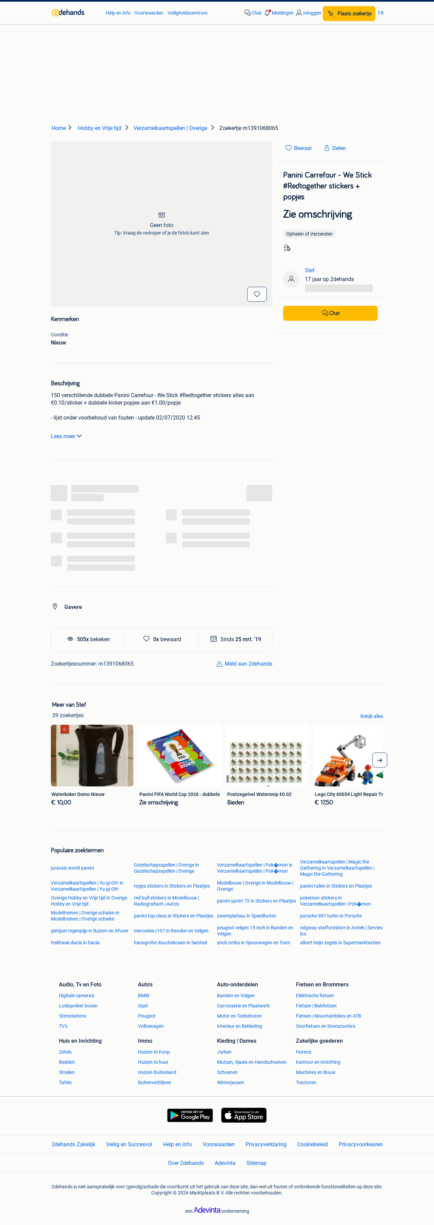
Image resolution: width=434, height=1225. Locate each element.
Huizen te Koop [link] (154, 1052)
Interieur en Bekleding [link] (239, 1026)
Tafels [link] (65, 1082)
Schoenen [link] (227, 1072)
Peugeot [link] (147, 1016)
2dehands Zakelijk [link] (73, 1144)
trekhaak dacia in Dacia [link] (75, 942)
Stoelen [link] (67, 1072)
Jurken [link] (224, 1052)
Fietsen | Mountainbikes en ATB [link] (328, 1016)
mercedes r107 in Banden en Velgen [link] (171, 930)
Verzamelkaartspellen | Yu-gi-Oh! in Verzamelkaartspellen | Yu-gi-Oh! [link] (87, 886)
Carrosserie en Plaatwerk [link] (243, 1005)
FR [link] (381, 13)
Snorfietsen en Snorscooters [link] (325, 1026)
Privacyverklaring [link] (266, 1144)
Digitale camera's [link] (76, 995)
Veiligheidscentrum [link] (187, 13)
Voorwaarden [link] (149, 13)
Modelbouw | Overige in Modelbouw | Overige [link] (255, 886)
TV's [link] (63, 1026)
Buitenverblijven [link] (154, 1082)
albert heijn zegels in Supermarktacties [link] (340, 942)
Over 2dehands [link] (186, 1163)
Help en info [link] (118, 13)
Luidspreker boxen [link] (78, 1005)
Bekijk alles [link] (371, 716)
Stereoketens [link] (72, 1016)
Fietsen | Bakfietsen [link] (316, 1005)
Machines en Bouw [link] (316, 1072)
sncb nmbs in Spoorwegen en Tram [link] (253, 942)
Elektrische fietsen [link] (315, 995)
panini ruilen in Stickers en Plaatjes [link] (336, 886)
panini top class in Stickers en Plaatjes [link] (173, 915)
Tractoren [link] (306, 1082)
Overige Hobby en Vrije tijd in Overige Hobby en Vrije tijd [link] (89, 901)
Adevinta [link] (225, 1163)
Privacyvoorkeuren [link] (361, 1144)
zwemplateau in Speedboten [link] (246, 915)
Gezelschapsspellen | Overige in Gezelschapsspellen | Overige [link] (166, 868)
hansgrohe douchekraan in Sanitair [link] (171, 942)
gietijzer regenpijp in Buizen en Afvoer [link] (90, 930)
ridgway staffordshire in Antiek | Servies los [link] (341, 930)
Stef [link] (310, 270)
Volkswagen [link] (151, 1026)
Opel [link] (142, 1005)
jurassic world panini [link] (72, 868)
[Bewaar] (257, 294)
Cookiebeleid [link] (312, 1144)
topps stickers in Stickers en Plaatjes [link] (172, 886)
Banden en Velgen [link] (236, 995)
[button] (278, 13)
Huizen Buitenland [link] (157, 1072)
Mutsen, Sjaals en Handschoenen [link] (252, 1062)
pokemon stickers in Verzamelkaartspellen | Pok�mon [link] (335, 901)
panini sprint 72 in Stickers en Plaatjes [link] (256, 901)
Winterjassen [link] (230, 1082)
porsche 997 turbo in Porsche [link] (331, 915)
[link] (75, 12)
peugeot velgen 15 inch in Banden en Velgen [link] (255, 930)
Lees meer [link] (63, 436)
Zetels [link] (65, 1052)
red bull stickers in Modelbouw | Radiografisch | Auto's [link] (166, 901)
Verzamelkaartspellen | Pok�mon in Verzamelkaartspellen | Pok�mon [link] (255, 868)
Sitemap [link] (256, 1163)
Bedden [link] (67, 1062)
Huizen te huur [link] (153, 1062)
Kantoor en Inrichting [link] (318, 1062)
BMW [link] (143, 995)
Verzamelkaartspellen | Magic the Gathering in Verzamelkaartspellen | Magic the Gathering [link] (337, 868)
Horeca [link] (303, 1052)
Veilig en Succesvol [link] (129, 1144)
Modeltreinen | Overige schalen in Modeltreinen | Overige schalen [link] (85, 916)
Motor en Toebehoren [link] (239, 1016)
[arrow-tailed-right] (379, 760)
